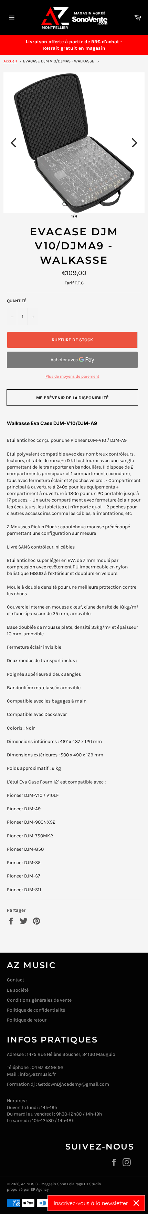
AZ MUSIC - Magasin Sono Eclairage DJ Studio (61, 1184)
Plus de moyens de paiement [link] (72, 376)
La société (18, 990)
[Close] (136, 1203)
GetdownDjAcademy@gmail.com (73, 1084)
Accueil (10, 61)
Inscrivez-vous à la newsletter (91, 1203)
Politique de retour (26, 1020)
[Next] (135, 142)
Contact (15, 980)
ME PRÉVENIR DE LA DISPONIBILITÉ (72, 397)
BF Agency (40, 1189)
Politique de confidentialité (36, 1010)
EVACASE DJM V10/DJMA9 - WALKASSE (58, 61)
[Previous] (13, 142)
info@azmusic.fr (38, 1074)
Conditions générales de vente (39, 1000)
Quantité (16, 300)
